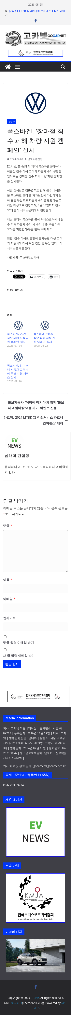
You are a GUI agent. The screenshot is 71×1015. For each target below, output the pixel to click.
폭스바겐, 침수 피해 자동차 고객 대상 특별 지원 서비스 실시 (18, 371)
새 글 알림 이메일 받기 (19, 655)
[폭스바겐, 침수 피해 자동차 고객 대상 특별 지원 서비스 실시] (18, 357)
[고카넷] (8, 67)
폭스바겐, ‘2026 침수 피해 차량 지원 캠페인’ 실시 (18, 338)
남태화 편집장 (35, 159)
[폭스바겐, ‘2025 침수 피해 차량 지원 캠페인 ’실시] (45, 325)
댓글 (7, 525)
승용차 (12, 121)
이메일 (9, 599)
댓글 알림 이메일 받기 (18, 642)
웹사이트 (9, 618)
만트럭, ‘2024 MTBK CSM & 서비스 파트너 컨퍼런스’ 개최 (33, 420)
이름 (7, 579)
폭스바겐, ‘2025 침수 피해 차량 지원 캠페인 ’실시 (44, 338)
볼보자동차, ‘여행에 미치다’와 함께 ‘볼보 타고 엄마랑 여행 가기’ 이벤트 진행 (36, 405)
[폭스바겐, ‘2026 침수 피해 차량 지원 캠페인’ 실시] (18, 325)
